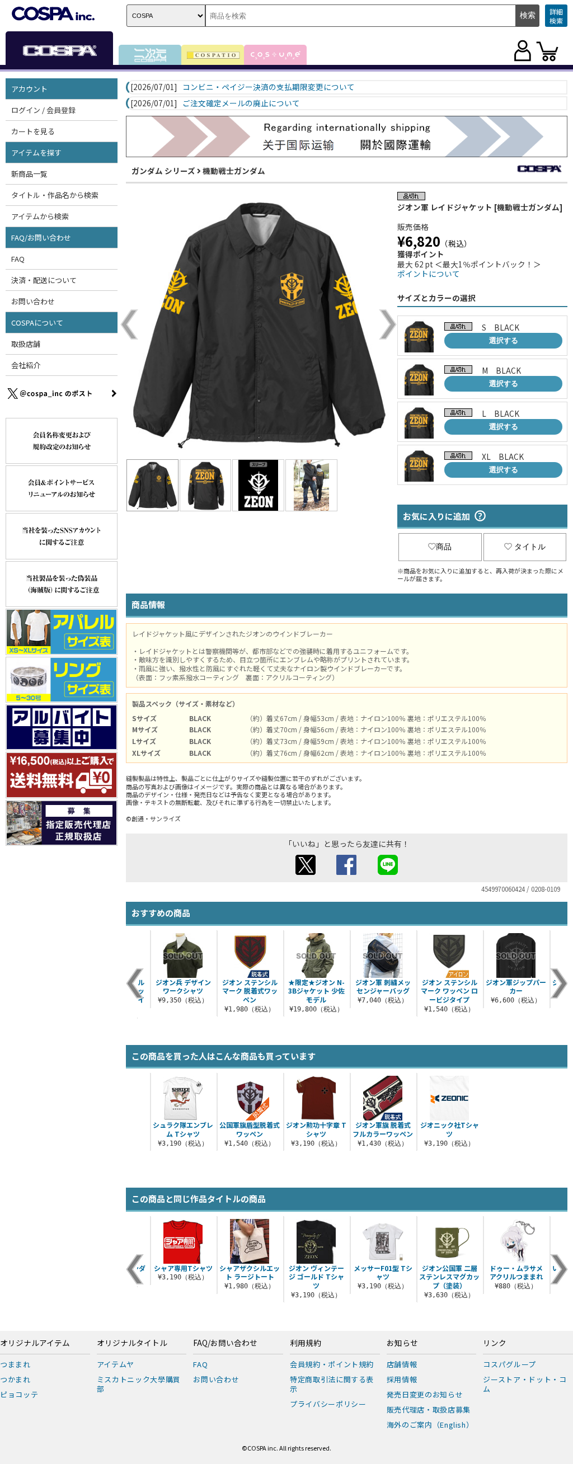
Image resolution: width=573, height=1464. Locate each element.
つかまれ (15, 1379)
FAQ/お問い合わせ (225, 1343)
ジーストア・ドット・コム (524, 1384)
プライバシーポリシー (328, 1404)
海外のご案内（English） (430, 1424)
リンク (494, 1343)
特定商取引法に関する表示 (332, 1384)
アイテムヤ (115, 1364)
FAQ (18, 258)
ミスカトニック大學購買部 (139, 1384)
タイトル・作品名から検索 (54, 195)
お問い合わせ (33, 301)
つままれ (15, 1364)
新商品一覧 (29, 173)
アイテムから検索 (40, 216)
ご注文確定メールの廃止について (241, 103)
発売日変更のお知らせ (425, 1394)
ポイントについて (428, 273)
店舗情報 (402, 1364)
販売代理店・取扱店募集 (429, 1409)
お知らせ (402, 1343)
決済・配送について (44, 280)
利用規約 (305, 1343)
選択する (503, 340)
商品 (444, 546)
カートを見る (33, 131)
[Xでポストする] (305, 871)
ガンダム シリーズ (163, 170)
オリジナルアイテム (35, 1343)
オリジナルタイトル (132, 1343)
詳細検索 (556, 16)
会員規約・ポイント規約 (332, 1364)
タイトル (530, 546)
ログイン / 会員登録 (43, 110)
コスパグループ (509, 1364)
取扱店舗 (25, 343)
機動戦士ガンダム (234, 170)
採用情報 (402, 1379)
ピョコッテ (19, 1394)
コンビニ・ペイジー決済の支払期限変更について (268, 87)
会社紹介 (25, 365)
